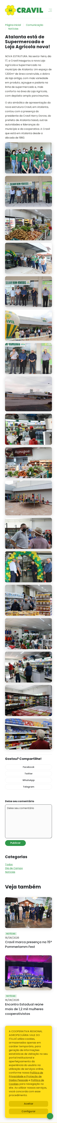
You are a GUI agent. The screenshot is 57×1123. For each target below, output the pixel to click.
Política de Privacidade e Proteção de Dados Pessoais (26, 1076)
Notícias (13, 29)
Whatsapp (50, 1116)
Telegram (28, 786)
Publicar (15, 843)
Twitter (29, 773)
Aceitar (28, 1103)
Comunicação (34, 25)
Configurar (28, 1111)
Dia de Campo (14, 868)
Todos (9, 864)
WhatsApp (28, 780)
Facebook (28, 767)
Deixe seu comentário (19, 801)
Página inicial (13, 25)
